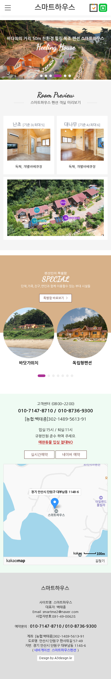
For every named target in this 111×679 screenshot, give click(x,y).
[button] (41, 76)
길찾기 (100, 561)
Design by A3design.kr (55, 658)
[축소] (101, 509)
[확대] (101, 501)
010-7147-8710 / (37, 410)
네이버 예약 (71, 454)
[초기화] (101, 519)
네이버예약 (103, 7)
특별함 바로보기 (55, 298)
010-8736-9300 (75, 410)
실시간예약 (94, 7)
